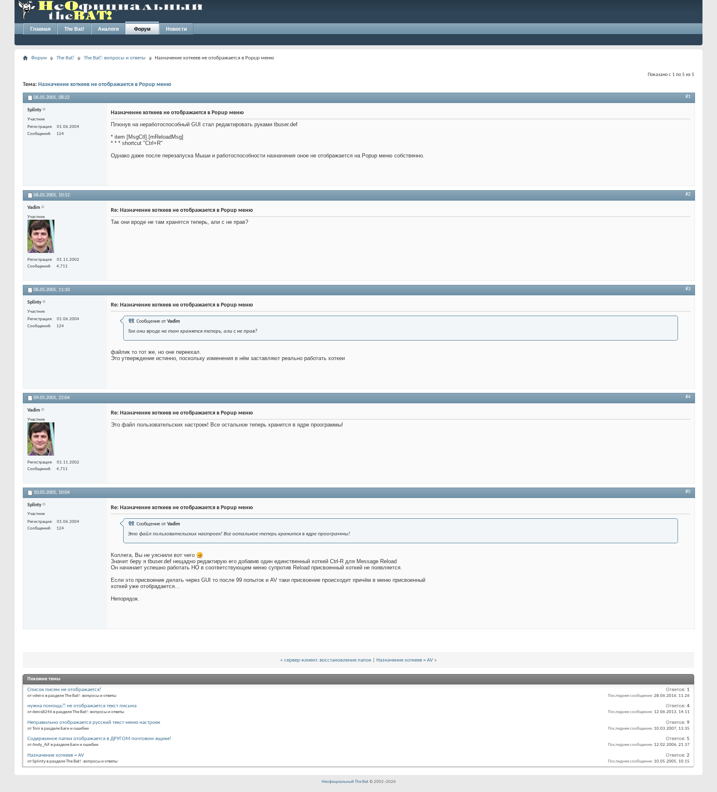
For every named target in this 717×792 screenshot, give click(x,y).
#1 (687, 96)
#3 (687, 289)
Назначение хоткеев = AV (404, 660)
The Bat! (74, 29)
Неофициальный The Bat (345, 782)
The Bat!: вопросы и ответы (115, 58)
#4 (687, 397)
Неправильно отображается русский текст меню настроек (93, 722)
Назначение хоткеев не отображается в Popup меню (104, 84)
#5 (687, 491)
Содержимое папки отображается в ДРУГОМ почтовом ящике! (99, 738)
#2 (687, 194)
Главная (40, 29)
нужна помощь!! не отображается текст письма (82, 706)
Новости (176, 29)
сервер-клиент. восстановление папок (327, 660)
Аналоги (108, 29)
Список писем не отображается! (64, 689)
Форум (142, 29)
